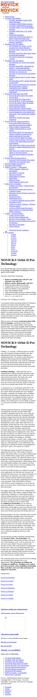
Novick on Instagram (7, 588)
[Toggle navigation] (20, 13)
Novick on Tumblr (7, 595)
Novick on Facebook (7, 577)
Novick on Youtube (7, 598)
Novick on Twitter (7, 584)
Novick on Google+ (7, 581)
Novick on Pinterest (7, 591)
